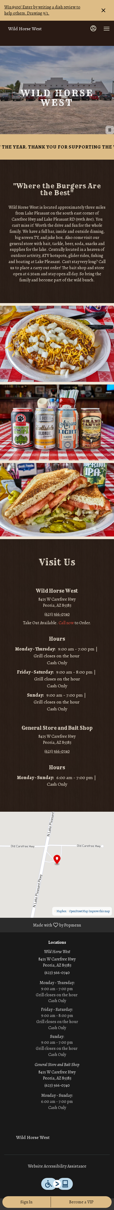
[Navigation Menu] (106, 28)
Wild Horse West (31, 1140)
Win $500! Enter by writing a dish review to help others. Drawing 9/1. (42, 10)
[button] (57, 343)
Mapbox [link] (61, 911)
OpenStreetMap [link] (78, 911)
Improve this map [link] (99, 911)
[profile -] (93, 28)
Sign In (26, 1202)
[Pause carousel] (110, 130)
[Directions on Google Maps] (57, 864)
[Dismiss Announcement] (103, 10)
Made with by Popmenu (42, 924)
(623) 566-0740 (57, 973)
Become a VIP (81, 1202)
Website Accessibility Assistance (57, 1166)
